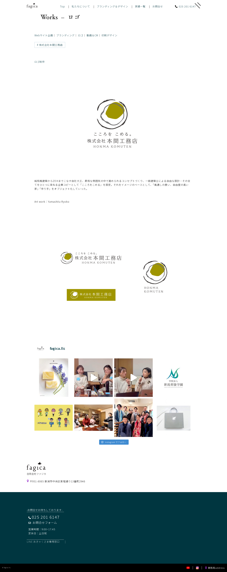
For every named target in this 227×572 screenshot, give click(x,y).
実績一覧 (140, 6)
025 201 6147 (187, 6)
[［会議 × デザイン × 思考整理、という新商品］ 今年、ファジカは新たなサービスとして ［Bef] (93, 417)
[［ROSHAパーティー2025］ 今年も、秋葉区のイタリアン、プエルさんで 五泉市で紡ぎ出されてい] (133, 417)
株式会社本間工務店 (51, 45)
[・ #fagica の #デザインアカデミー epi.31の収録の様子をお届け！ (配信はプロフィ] (133, 377)
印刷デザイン (109, 35)
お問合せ (157, 6)
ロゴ (80, 35)
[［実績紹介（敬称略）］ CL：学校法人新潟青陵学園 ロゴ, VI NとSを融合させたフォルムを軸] (173, 377)
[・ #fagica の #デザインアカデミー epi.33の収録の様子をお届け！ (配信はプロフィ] (93, 377)
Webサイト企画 (43, 35)
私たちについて (81, 6)
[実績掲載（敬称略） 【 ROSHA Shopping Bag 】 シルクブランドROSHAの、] (173, 417)
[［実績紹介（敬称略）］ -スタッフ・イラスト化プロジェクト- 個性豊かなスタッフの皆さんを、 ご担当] (53, 417)
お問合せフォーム (45, 522)
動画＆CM (92, 35)
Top (62, 6)
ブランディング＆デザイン (112, 6)
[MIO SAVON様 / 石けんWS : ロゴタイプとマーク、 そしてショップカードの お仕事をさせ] (53, 377)
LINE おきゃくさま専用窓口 (43, 541)
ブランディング (65, 35)
